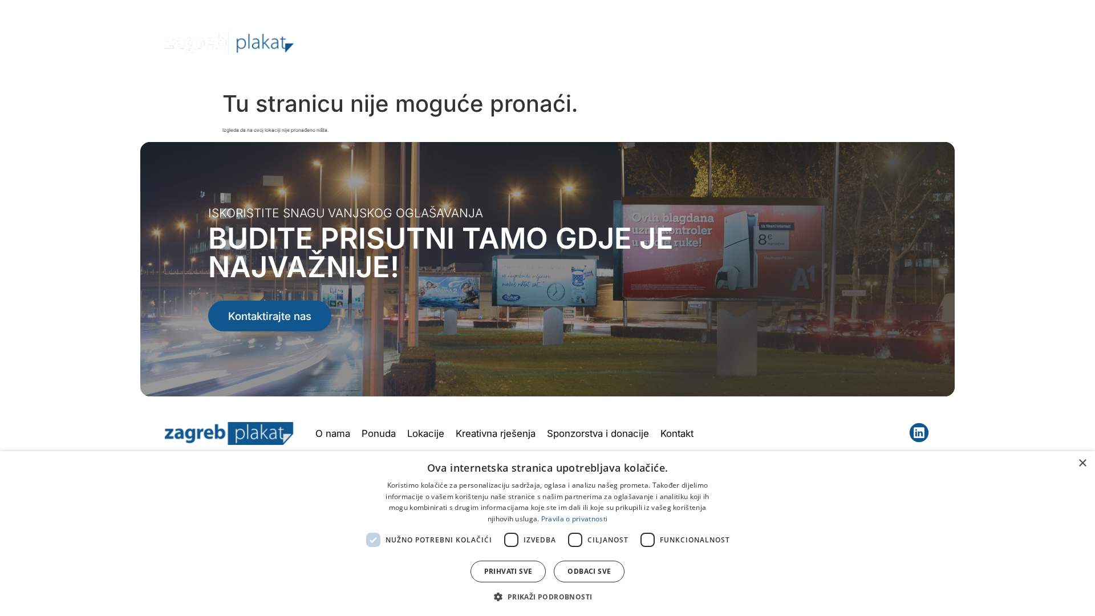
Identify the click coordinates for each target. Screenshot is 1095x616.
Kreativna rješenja (724, 42)
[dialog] (547, 533)
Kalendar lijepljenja (822, 42)
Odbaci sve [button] (589, 571)
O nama (527, 42)
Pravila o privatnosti (574, 519)
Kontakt (898, 42)
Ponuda (580, 42)
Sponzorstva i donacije (598, 433)
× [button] (1082, 463)
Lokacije (648, 42)
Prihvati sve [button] (508, 571)
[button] (547, 596)
